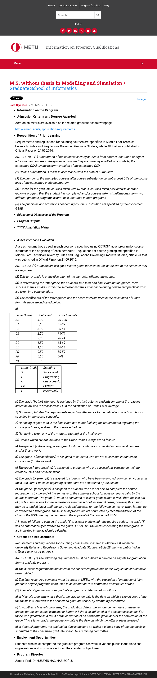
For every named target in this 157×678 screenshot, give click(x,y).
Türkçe (78, 24)
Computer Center (68, 5)
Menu (78, 63)
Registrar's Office (90, 5)
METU (51, 5)
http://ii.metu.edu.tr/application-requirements (45, 129)
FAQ (106, 5)
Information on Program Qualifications (82, 47)
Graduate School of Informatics (43, 88)
